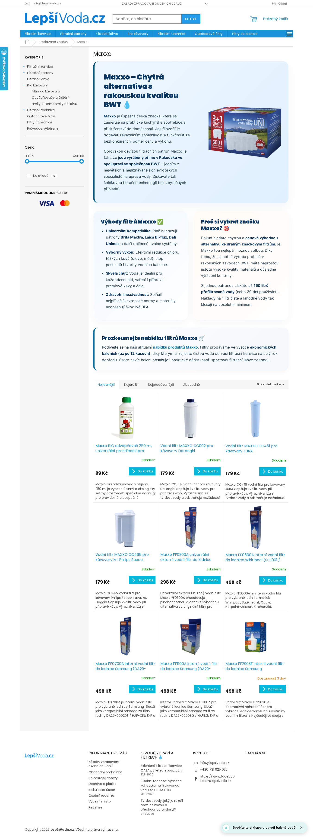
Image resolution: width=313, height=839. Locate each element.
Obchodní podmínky (105, 772)
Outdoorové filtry (41, 116)
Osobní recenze (101, 795)
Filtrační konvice (40, 66)
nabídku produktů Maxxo (175, 347)
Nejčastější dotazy (103, 778)
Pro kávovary (37, 85)
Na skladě (44, 175)
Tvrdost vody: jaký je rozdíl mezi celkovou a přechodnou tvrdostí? (162, 805)
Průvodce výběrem (42, 128)
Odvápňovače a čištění (50, 97)
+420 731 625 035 (214, 769)
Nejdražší (131, 384)
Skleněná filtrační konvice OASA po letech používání (162, 768)
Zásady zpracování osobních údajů (151, 3)
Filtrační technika (41, 110)
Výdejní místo (100, 801)
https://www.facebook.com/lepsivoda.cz (217, 778)
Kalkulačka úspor (102, 789)
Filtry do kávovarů (46, 91)
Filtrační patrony (40, 72)
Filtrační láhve (38, 79)
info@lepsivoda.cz (214, 762)
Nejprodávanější (161, 384)
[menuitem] (37, 33)
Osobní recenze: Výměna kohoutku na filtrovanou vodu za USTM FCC (161, 785)
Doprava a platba (103, 783)
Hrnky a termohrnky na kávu (54, 103)
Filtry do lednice (39, 122)
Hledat (191, 19)
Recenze (95, 807)
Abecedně (191, 384)
